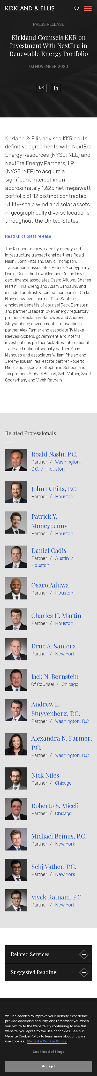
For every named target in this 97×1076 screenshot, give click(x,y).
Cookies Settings (48, 1052)
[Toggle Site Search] (77, 8)
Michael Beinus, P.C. (58, 836)
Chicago (70, 684)
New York (65, 654)
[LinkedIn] (56, 88)
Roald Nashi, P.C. (54, 454)
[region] (48, 1038)
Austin (62, 558)
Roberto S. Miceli (55, 805)
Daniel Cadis (48, 550)
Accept (48, 1066)
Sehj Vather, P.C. (53, 866)
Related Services (30, 954)
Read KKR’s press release (28, 236)
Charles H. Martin (56, 615)
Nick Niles (45, 775)
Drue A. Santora (53, 646)
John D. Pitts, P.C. (54, 488)
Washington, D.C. (72, 721)
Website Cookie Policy (47, 1041)
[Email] (42, 88)
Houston (56, 469)
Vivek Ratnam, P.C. (57, 897)
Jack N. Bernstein (55, 676)
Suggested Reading (34, 971)
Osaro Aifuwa (50, 585)
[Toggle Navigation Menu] (88, 9)
